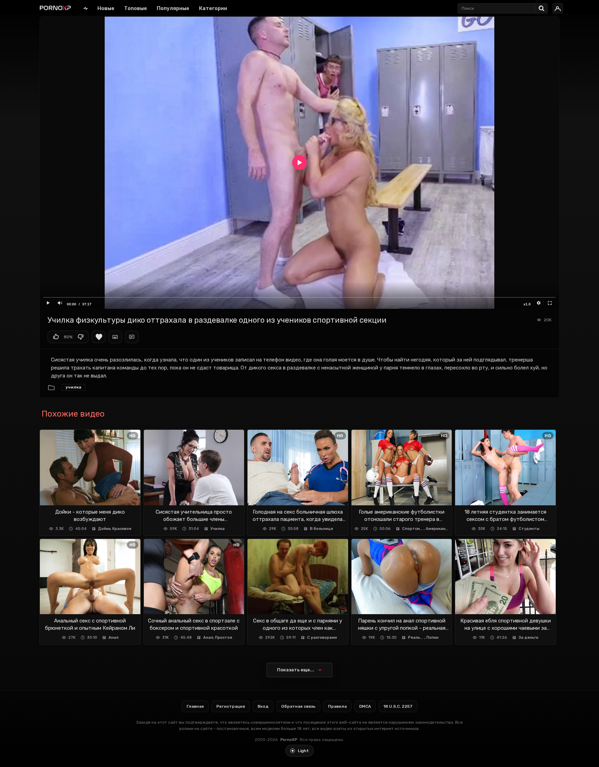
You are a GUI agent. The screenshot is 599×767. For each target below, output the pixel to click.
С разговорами (322, 637)
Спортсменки (413, 528)
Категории (213, 8)
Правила (337, 706)
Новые (105, 8)
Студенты (529, 528)
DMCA (365, 706)
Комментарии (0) (132, 337)
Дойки (104, 528)
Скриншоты (115, 337)
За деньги (528, 637)
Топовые (135, 8)
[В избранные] (98, 337)
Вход (263, 706)
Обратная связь (298, 706)
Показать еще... (295, 669)
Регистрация (230, 706)
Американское (437, 528)
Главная (85, 8)
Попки (432, 637)
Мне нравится (56, 337)
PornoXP (288, 739)
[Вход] (558, 8)
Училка (73, 387)
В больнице (321, 528)
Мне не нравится (80, 337)
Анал (113, 637)
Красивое (121, 528)
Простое (223, 637)
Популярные (173, 8)
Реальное (416, 637)
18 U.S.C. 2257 (398, 706)
